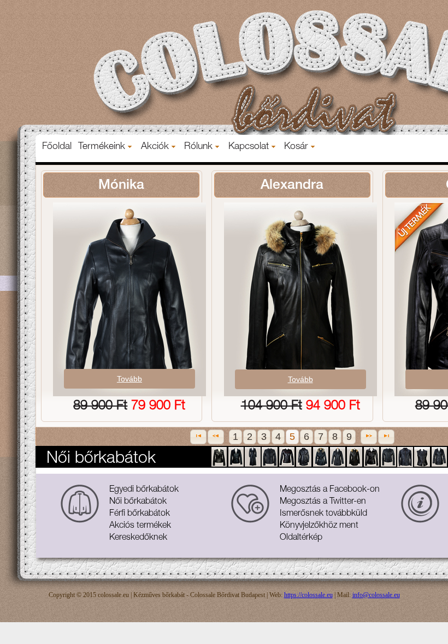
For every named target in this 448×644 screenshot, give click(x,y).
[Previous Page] (216, 437)
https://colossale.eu (308, 595)
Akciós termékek (140, 526)
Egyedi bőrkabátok (144, 490)
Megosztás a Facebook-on (330, 490)
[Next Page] (369, 437)
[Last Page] (386, 437)
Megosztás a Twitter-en (323, 502)
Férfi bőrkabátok (139, 514)
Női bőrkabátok (138, 502)
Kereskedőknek (138, 538)
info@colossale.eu (376, 595)
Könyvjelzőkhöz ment (319, 526)
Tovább (129, 378)
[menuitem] (56, 147)
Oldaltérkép (301, 538)
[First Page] (198, 437)
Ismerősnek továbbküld (323, 514)
